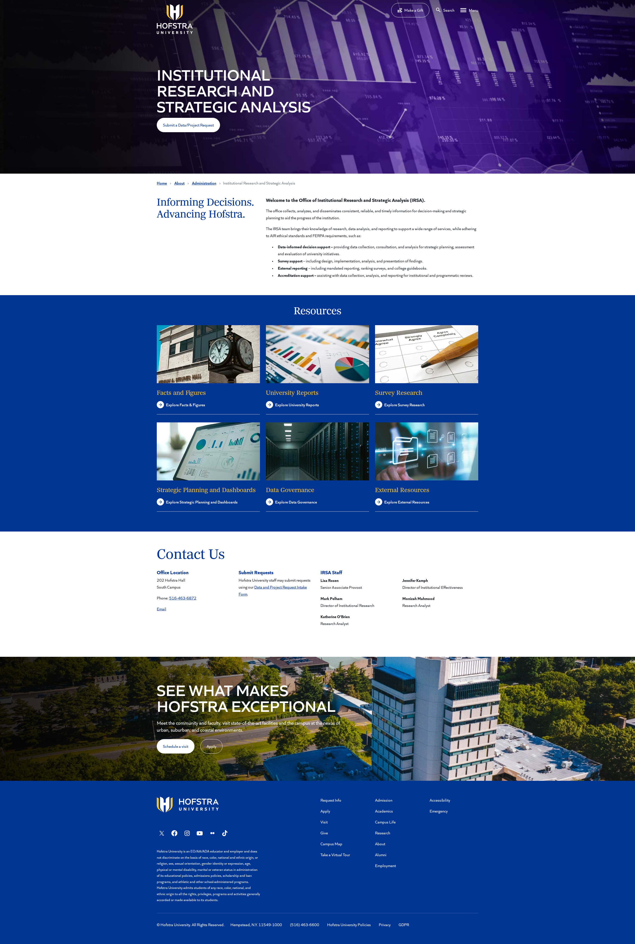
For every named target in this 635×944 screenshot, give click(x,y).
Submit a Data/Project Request (188, 124)
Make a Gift (413, 10)
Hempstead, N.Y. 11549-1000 (256, 924)
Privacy (385, 924)
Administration (204, 183)
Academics (384, 811)
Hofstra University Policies (349, 924)
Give (324, 832)
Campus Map (331, 843)
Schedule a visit (175, 746)
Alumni (380, 854)
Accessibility (440, 800)
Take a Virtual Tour (335, 854)
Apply (211, 746)
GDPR (404, 924)
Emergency (439, 811)
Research (382, 832)
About (179, 183)
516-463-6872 (182, 597)
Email (161, 608)
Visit (324, 821)
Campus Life (385, 821)
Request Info (330, 800)
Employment (385, 865)
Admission (383, 800)
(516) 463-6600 (304, 924)
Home (162, 183)
